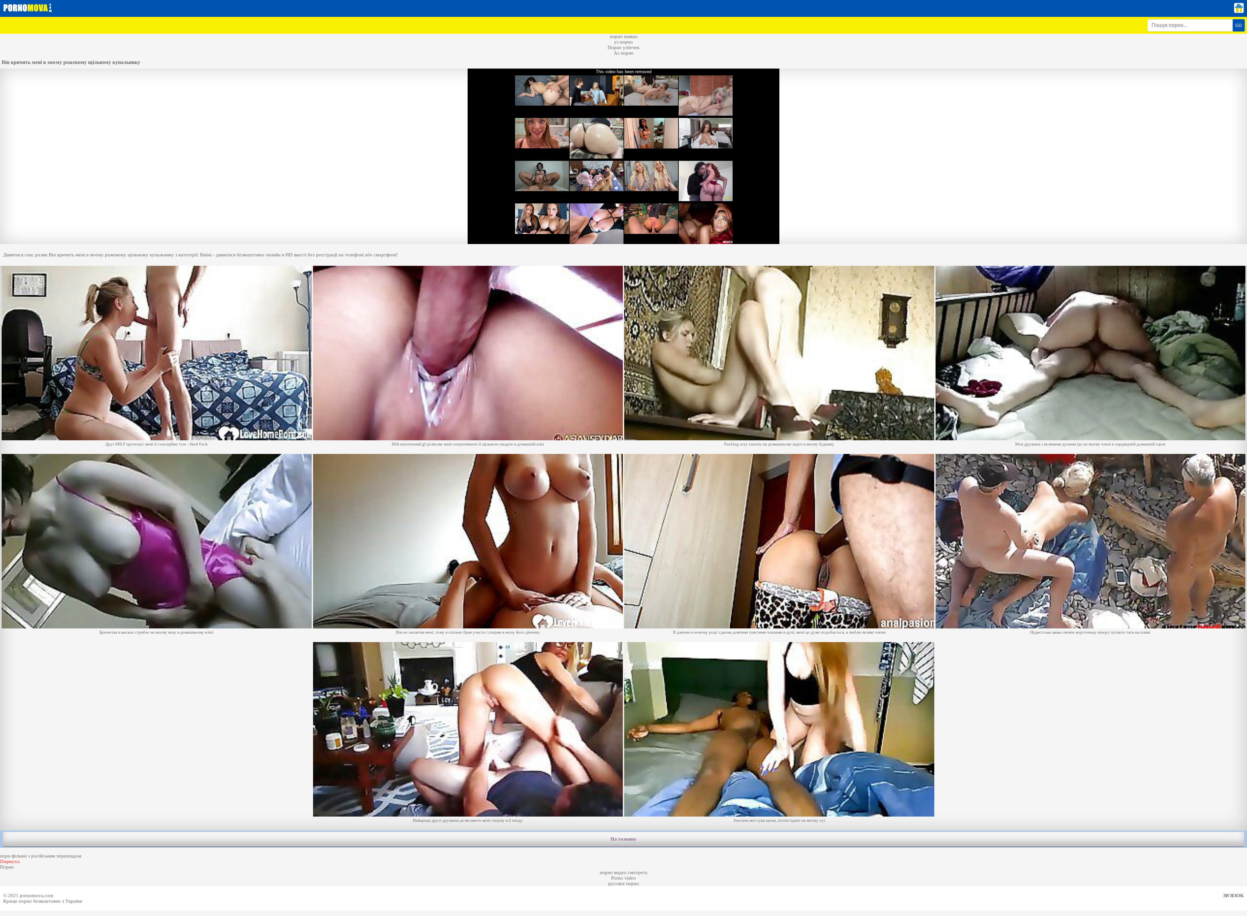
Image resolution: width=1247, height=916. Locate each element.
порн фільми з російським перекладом (41, 855)
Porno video (623, 878)
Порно (7, 867)
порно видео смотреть (624, 872)
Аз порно (624, 53)
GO (1238, 25)
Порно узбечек (623, 47)
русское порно (623, 883)
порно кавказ (623, 36)
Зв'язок (1233, 895)
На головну (623, 839)
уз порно (623, 42)
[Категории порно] (1239, 11)
